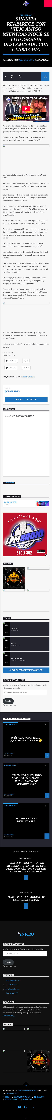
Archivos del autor (26, 399)
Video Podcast (26, 15)
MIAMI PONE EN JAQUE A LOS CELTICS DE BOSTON (26, 898)
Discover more (8, 1016)
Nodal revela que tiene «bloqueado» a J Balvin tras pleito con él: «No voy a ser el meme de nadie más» (26, 867)
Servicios (27, 1099)
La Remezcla (10, 502)
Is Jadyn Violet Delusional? (26, 820)
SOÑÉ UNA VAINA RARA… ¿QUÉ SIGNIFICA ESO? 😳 (26, 739)
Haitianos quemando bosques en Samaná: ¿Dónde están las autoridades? (26, 779)
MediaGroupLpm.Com (27, 1090)
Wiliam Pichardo (12, 1093)
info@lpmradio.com (12, 989)
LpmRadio (9, 483)
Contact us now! (22, 1097)
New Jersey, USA (12, 993)
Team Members (11, 1099)
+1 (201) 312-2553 (12, 985)
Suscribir (8, 701)
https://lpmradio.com (13, 980)
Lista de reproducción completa (26, 670)
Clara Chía (28, 377)
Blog (7, 1097)
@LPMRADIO (26, 59)
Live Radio (39, 1097)
